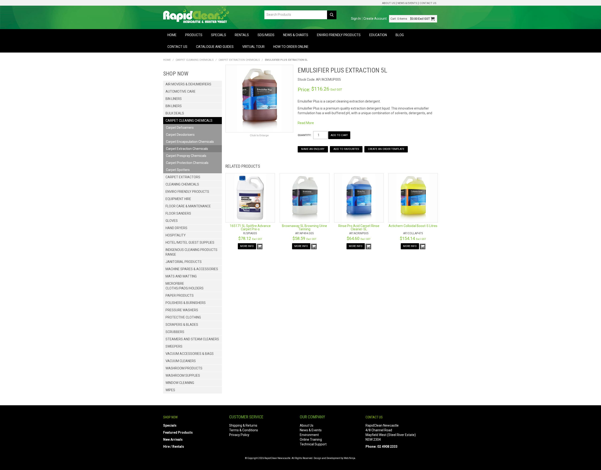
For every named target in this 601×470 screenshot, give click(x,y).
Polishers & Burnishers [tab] (186, 303)
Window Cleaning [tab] (180, 383)
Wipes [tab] (170, 390)
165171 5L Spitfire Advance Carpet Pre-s (250, 227)
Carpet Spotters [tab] (178, 170)
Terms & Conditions (243, 430)
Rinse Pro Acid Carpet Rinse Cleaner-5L (358, 227)
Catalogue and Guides (215, 47)
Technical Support (313, 444)
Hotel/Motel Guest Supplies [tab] (190, 242)
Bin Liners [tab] (174, 99)
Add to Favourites (346, 149)
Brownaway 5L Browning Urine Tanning (304, 227)
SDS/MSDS (266, 35)
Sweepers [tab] (174, 346)
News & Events (407, 3)
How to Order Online (290, 47)
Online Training (311, 439)
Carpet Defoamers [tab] (180, 127)
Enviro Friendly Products (339, 35)
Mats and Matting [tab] (181, 276)
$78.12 (250, 238)
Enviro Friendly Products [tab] (187, 191)
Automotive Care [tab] (181, 91)
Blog (400, 35)
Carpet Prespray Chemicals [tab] (186, 156)
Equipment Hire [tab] (178, 199)
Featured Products (178, 432)
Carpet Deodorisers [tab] (180, 134)
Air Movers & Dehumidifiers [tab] (188, 84)
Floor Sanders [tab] (178, 213)
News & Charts (295, 35)
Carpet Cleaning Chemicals (195, 59)
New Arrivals (173, 439)
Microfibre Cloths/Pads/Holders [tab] (185, 286)
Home (172, 35)
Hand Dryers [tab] (176, 228)
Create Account (375, 18)
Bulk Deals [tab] (175, 113)
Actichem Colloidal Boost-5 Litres (413, 226)
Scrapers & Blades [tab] (182, 324)
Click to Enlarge (259, 135)
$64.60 (359, 238)
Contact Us (428, 3)
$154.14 (413, 238)
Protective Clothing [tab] (183, 317)
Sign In (356, 18)
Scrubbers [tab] (175, 332)
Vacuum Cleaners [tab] (181, 361)
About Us (388, 3)
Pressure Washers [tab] (182, 310)
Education (378, 35)
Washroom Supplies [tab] (183, 375)
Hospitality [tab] (176, 235)
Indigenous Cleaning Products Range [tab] (191, 252)
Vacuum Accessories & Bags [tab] (190, 354)
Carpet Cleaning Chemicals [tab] (189, 120)
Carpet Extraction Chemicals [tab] (187, 149)
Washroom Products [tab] (184, 368)
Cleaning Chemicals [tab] (182, 184)
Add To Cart (259, 246)
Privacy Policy (239, 435)
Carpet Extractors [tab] (183, 177)
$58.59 (304, 238)
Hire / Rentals (173, 446)
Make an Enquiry (312, 149)
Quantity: (304, 135)
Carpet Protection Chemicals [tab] (187, 163)
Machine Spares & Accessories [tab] (192, 269)
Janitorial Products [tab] (184, 262)
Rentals (242, 35)
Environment (309, 435)
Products (193, 35)
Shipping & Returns (243, 425)
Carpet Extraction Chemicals (239, 59)
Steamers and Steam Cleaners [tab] (192, 339)
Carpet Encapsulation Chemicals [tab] (190, 142)
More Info (247, 246)
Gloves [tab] (172, 221)
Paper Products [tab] (180, 295)
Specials (218, 35)
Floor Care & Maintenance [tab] (188, 206)
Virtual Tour (253, 47)
